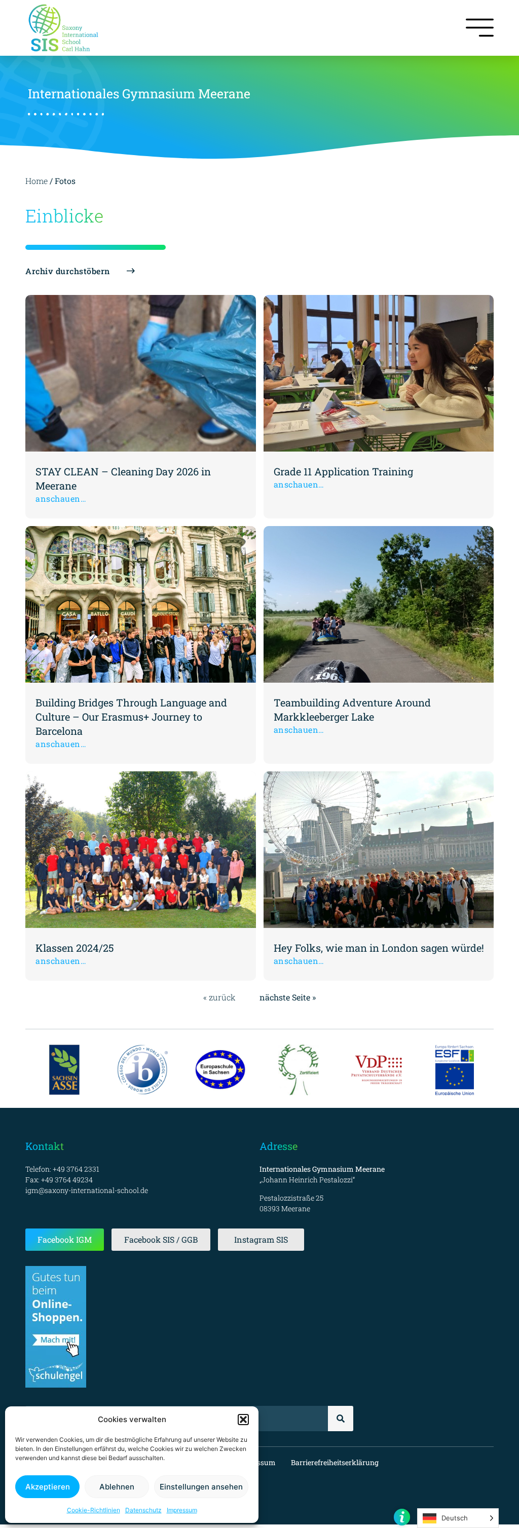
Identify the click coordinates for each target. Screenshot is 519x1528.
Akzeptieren (47, 1487)
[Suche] (340, 1418)
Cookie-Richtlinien (93, 1510)
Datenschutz (143, 1510)
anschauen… (60, 498)
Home (36, 180)
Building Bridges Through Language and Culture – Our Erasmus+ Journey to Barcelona (131, 716)
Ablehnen (116, 1487)
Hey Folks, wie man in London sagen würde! (379, 947)
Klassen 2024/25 (74, 947)
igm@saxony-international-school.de (86, 1190)
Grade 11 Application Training (343, 471)
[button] (243, 1419)
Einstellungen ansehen (201, 1487)
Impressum (182, 1510)
